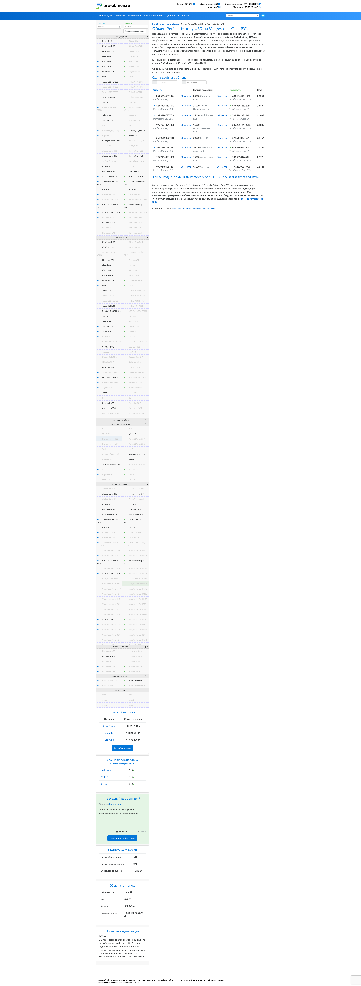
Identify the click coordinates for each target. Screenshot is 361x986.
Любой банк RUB (109, 156)
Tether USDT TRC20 (110, 87)
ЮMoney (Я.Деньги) (110, 131)
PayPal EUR (107, 475)
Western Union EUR (110, 686)
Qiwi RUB (106, 434)
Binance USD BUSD (110, 383)
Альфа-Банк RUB (109, 176)
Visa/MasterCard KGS (111, 624)
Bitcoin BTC (107, 41)
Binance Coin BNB (109, 357)
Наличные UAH (108, 233)
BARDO (104, 777)
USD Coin (106, 337)
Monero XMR (107, 66)
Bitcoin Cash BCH (109, 46)
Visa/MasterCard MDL (111, 594)
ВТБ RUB (105, 189)
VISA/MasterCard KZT (111, 579)
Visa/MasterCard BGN (111, 635)
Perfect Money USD (110, 439)
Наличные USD (108, 218)
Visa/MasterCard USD (111, 200)
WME (104, 429)
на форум (197, 208)
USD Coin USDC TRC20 (111, 342)
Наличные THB (108, 671)
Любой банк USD (109, 151)
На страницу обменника (122, 838)
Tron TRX (106, 102)
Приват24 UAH (108, 532)
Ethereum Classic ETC (111, 377)
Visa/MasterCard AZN (111, 640)
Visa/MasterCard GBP (111, 568)
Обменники (134, 15)
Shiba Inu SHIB (108, 362)
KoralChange (115, 804)
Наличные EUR (108, 228)
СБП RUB (106, 166)
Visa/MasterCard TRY (111, 604)
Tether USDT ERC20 (110, 82)
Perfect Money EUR (110, 444)
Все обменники (122, 748)
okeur (104, 705)
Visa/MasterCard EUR (111, 550)
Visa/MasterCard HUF (111, 599)
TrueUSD (105, 352)
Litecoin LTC (107, 56)
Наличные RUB (108, 223)
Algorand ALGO (108, 388)
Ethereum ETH (108, 51)
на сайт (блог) (209, 208)
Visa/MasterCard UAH (111, 212)
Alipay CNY (106, 146)
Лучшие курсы (105, 15)
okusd (104, 700)
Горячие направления (135, 31)
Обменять (185, 96)
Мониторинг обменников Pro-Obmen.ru (114, 982)
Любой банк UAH (109, 161)
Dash (104, 77)
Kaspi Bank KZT (108, 194)
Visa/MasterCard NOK (111, 630)
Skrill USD (106, 480)
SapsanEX (105, 784)
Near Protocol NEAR (110, 413)
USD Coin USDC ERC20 (111, 311)
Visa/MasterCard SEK (111, 609)
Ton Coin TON (107, 120)
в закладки (176, 208)
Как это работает (153, 15)
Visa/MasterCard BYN (111, 584)
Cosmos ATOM (108, 367)
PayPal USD (107, 136)
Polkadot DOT (108, 403)
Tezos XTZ (106, 393)
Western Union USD (110, 681)
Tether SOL (106, 331)
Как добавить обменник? (168, 980)
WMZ (104, 125)
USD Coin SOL (108, 347)
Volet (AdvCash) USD (111, 141)
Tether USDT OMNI (110, 372)
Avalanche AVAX (109, 408)
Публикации (172, 15)
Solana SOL (107, 115)
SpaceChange (109, 726)
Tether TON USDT (109, 97)
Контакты (187, 15)
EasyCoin (109, 740)
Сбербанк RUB (108, 171)
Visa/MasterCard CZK (111, 619)
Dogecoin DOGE (108, 72)
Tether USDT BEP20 (110, 92)
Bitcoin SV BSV (108, 247)
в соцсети (187, 208)
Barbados (109, 733)
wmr (104, 695)
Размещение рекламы (146, 980)
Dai (103, 398)
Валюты (120, 15)
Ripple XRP (106, 61)
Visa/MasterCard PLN (111, 614)
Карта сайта (103, 980)
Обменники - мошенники (218, 980)
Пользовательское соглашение (122, 980)
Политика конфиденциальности (192, 980)
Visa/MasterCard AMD (111, 589)
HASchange (106, 770)
